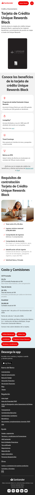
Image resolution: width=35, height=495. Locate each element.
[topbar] (7, 3)
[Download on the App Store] (7, 363)
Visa (18, 170)
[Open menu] (32, 3)
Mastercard (29, 168)
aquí (13, 128)
